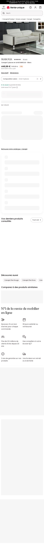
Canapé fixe (37, 19)
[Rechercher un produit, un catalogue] (3, 13)
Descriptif (4, 73)
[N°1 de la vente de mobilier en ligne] (15, 7)
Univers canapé (20, 19)
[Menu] (3, 6)
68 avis (25, 59)
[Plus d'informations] (17, 87)
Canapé (29, 19)
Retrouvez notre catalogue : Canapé (14, 149)
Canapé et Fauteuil (8, 19)
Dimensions (14, 73)
